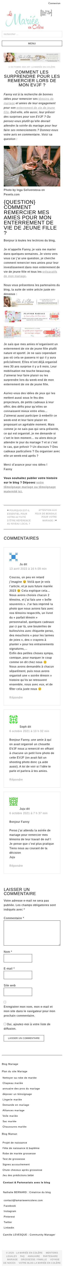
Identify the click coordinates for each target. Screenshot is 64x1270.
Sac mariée (10, 1121)
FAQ (22, 1256)
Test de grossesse (14, 1159)
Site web (10, 985)
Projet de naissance (15, 1142)
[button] (32, 43)
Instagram (10, 1211)
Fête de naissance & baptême (21, 1148)
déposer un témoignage (17, 1094)
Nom (8, 951)
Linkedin (9, 1227)
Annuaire (34, 1256)
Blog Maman (9, 1133)
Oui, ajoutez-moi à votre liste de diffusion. (27, 1026)
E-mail (9, 968)
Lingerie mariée (12, 1099)
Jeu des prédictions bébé (18, 1175)
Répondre (16, 697)
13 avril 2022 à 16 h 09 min (28, 568)
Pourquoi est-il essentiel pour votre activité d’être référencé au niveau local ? (19, 517)
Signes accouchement (16, 1164)
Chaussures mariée (15, 1126)
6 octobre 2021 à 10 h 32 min (29, 731)
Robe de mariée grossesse (19, 1153)
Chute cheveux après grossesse (22, 1170)
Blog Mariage (10, 1064)
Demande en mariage (16, 1104)
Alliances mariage (14, 1110)
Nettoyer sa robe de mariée (20, 1077)
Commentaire (14, 918)
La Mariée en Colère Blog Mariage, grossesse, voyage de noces (32, 20)
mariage (12, 1259)
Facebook (10, 1205)
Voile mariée (10, 1115)
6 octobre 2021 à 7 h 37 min (28, 813)
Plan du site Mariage (14, 1071)
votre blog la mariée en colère (40, 1263)
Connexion (54, 3)
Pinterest (9, 1216)
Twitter (8, 1222)
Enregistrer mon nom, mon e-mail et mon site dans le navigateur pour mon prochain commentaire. (29, 1011)
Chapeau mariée (13, 1083)
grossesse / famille (34, 1259)
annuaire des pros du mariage (21, 1088)
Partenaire (50, 1256)
